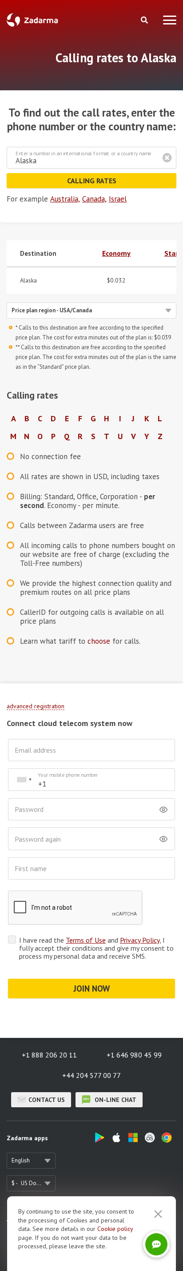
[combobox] (24, 779)
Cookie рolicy (115, 1229)
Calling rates (91, 180)
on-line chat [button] (114, 1100)
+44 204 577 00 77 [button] (91, 1075)
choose (99, 641)
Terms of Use (86, 940)
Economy (116, 253)
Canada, (94, 199)
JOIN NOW (92, 988)
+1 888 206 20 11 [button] (49, 1054)
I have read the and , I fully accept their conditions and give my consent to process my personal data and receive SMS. (96, 948)
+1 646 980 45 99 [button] (134, 1054)
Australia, (65, 199)
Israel (118, 199)
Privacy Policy (139, 940)
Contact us (46, 1100)
